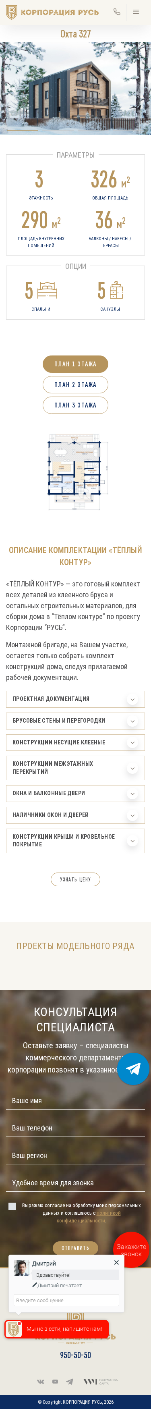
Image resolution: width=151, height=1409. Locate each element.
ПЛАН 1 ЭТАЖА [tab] (75, 364)
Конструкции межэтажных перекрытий (52, 768)
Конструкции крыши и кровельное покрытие (63, 840)
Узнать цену (75, 879)
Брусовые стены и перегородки (58, 720)
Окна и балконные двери (48, 793)
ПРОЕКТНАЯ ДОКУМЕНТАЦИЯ (50, 699)
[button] (22, 130)
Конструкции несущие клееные (58, 742)
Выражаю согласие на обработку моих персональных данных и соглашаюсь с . (81, 1213)
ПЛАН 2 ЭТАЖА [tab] (75, 384)
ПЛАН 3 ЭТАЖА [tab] (75, 405)
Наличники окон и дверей (50, 815)
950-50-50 (75, 1355)
